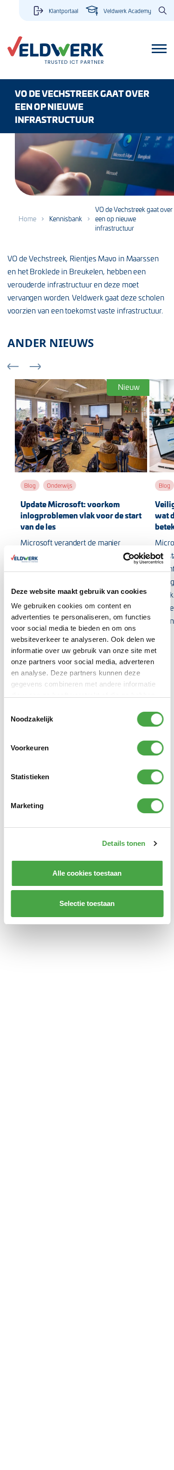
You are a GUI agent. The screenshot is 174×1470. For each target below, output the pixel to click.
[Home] (55, 50)
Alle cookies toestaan (87, 873)
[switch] (150, 748)
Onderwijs (59, 485)
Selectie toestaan (87, 903)
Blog (30, 485)
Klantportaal (63, 10)
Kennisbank (65, 218)
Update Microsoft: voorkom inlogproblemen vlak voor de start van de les (81, 515)
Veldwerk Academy (127, 10)
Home (27, 218)
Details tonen (123, 843)
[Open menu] (159, 49)
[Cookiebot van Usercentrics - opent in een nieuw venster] (123, 558)
